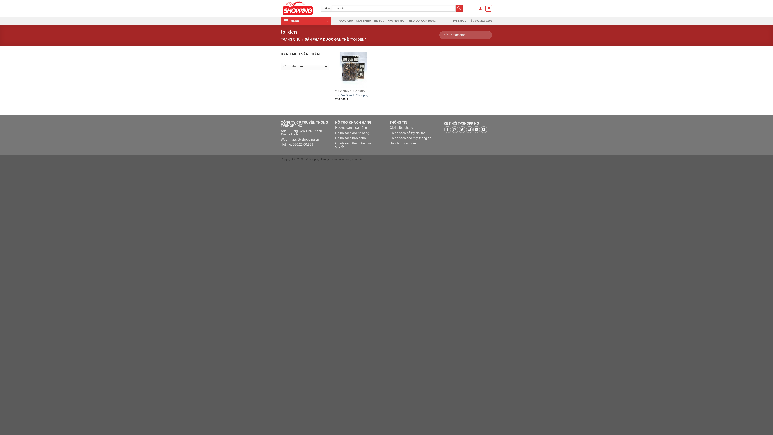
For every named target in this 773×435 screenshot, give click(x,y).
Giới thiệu (363, 20)
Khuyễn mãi (396, 20)
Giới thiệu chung (401, 127)
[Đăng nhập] (480, 8)
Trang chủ (345, 20)
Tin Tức (379, 20)
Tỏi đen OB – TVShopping (352, 95)
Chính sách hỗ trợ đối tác (407, 133)
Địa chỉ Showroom (403, 143)
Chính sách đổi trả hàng (352, 133)
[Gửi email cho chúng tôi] (469, 129)
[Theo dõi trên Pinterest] (476, 129)
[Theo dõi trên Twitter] (462, 129)
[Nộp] (459, 8)
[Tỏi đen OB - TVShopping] (353, 70)
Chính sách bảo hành (350, 138)
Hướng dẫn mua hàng (351, 127)
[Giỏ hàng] (488, 8)
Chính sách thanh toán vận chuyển (354, 145)
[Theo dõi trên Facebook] (447, 129)
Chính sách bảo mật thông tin (410, 138)
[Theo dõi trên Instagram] (455, 129)
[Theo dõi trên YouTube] (484, 129)
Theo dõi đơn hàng (421, 20)
